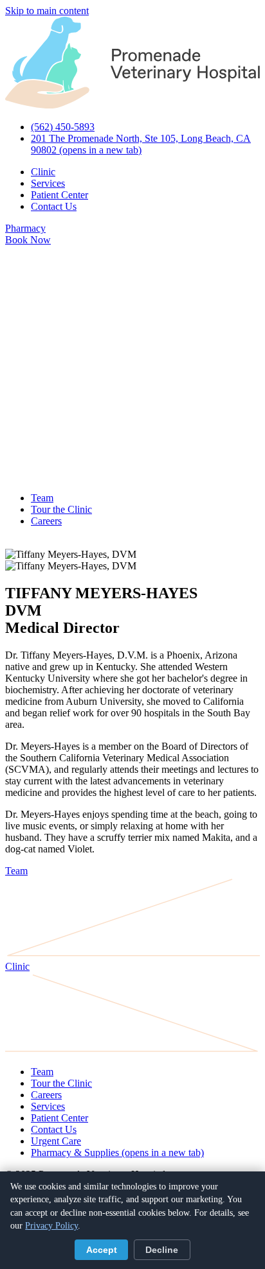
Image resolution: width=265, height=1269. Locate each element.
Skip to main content (47, 10)
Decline (161, 1250)
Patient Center (59, 194)
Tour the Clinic (61, 509)
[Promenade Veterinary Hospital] (132, 104)
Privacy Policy (51, 1225)
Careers (46, 520)
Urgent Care (56, 1140)
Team (42, 497)
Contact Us (54, 206)
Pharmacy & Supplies (117, 1152)
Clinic (43, 171)
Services (48, 183)
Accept (101, 1250)
